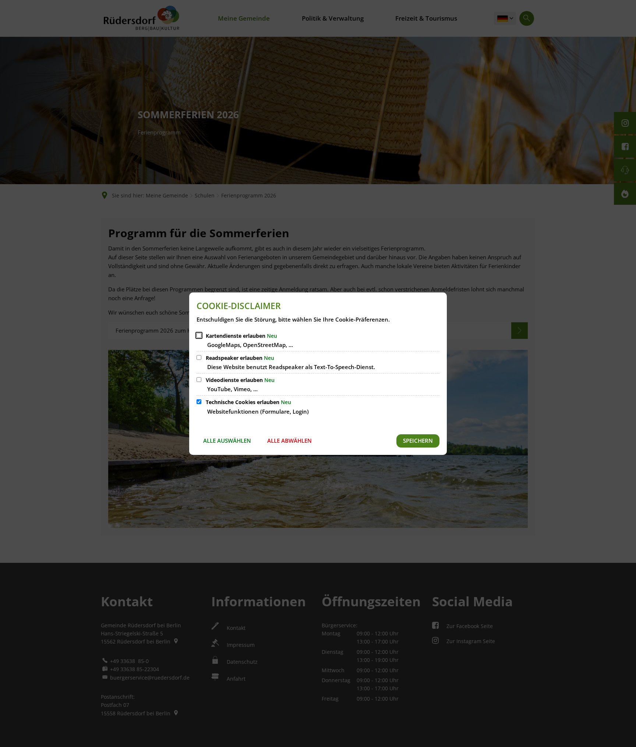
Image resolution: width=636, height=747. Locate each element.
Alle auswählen (227, 440)
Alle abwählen (289, 440)
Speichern (418, 440)
